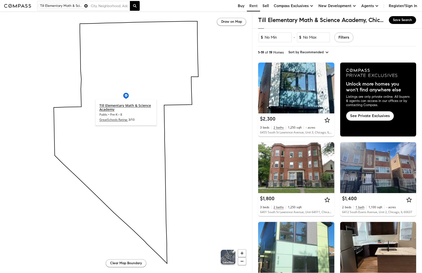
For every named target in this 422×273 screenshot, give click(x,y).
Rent (253, 5)
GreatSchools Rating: (113, 120)
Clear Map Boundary (126, 263)
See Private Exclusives (370, 115)
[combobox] (109, 6)
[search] (135, 6)
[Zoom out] (242, 261)
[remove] (86, 6)
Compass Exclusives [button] (291, 5)
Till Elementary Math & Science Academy (125, 107)
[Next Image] (328, 88)
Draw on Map (231, 22)
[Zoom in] (242, 253)
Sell (266, 5)
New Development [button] (334, 5)
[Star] (327, 120)
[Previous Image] (264, 88)
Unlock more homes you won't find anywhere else (373, 87)
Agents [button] (367, 5)
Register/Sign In (403, 5)
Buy (241, 5)
